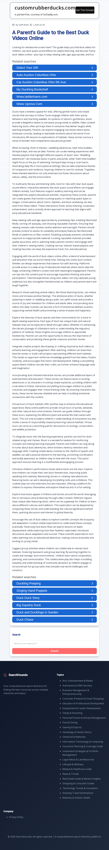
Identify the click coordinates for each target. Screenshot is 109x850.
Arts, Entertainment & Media (77, 680)
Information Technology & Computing (82, 741)
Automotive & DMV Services (77, 685)
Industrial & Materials (73, 736)
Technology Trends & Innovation (80, 788)
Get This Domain (85, 10)
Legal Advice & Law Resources (78, 759)
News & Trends (70, 773)
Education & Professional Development (83, 703)
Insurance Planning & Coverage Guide (82, 746)
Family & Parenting (72, 713)
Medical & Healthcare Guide (77, 769)
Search (54, 651)
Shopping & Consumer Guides (78, 783)
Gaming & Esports (72, 727)
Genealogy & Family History (77, 732)
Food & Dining (69, 722)
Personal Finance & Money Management (84, 717)
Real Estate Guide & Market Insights (81, 778)
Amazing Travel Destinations (77, 792)
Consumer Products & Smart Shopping (83, 698)
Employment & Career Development (81, 708)
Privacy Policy (16, 817)
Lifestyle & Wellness (73, 764)
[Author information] (31, 25)
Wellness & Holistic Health (76, 797)
